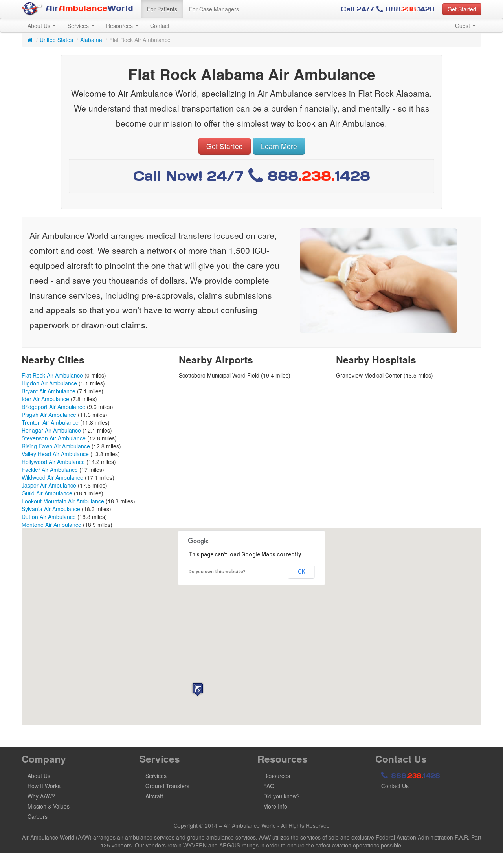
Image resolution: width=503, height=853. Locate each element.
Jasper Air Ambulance (49, 485)
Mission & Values (49, 806)
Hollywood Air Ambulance (53, 462)
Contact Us (395, 786)
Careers (38, 816)
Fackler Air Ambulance (50, 469)
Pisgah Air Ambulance (49, 414)
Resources (120, 25)
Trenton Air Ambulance (50, 422)
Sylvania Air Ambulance (51, 509)
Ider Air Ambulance (45, 399)
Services (79, 25)
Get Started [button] (462, 9)
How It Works (44, 786)
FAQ (268, 786)
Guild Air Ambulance (47, 493)
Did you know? (281, 796)
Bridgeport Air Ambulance (53, 407)
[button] (197, 689)
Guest (463, 25)
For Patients (162, 9)
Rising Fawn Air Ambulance (56, 446)
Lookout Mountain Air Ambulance (63, 501)
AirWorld (88, 8)
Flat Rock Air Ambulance (52, 375)
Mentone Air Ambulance (51, 524)
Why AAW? (41, 796)
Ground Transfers (167, 786)
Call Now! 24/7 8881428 (251, 176)
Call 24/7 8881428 (388, 9)
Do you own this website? (217, 571)
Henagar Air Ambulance (51, 430)
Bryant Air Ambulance (48, 391)
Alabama (91, 40)
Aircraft (154, 796)
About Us (40, 25)
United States (56, 40)
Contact (159, 25)
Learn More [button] (279, 146)
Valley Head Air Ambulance (55, 454)
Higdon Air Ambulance (49, 383)
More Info (275, 806)
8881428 (414, 776)
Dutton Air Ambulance (49, 517)
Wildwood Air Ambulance (52, 477)
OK (301, 572)
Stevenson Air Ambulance (54, 438)
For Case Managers (214, 9)
